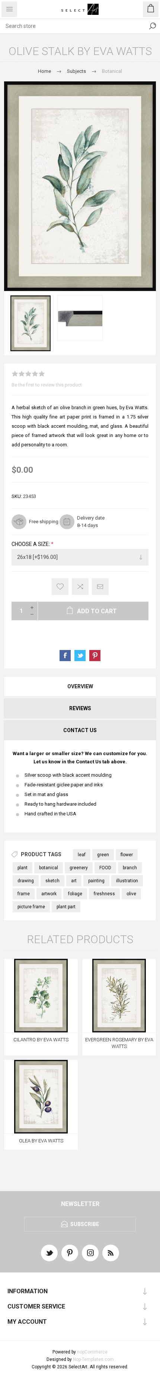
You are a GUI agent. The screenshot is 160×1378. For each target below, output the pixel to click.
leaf (82, 854)
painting (96, 880)
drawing (25, 880)
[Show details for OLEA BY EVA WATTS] (41, 1096)
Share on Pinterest (94, 655)
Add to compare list (80, 586)
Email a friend (100, 586)
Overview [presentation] (80, 686)
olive (131, 893)
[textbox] (72, 26)
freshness (104, 893)
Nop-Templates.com (93, 1359)
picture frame (31, 906)
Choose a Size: (31, 544)
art (74, 880)
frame (23, 893)
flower (127, 854)
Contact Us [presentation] (80, 730)
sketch (52, 880)
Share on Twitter (80, 655)
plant (22, 867)
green (103, 854)
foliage (75, 893)
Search (152, 26)
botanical (48, 867)
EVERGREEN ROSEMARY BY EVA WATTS (119, 1043)
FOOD (105, 867)
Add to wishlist (60, 586)
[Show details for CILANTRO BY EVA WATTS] (41, 995)
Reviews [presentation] (80, 708)
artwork (49, 893)
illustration (127, 880)
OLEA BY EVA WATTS (41, 1141)
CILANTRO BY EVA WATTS (40, 1039)
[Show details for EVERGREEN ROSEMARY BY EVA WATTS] (119, 995)
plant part (66, 906)
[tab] (80, 686)
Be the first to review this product (47, 385)
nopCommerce (92, 1352)
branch (130, 867)
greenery (79, 867)
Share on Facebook (65, 655)
